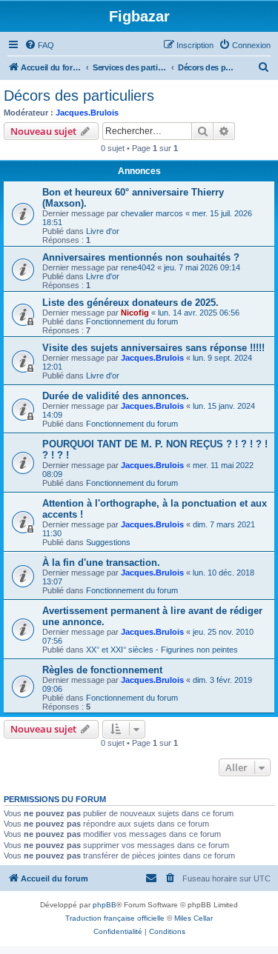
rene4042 (138, 267)
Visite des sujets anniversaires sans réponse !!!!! (153, 347)
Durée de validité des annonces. (115, 395)
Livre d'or (102, 231)
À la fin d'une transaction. (101, 562)
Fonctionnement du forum (132, 321)
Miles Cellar (193, 918)
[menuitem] (39, 45)
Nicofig (135, 312)
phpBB (104, 905)
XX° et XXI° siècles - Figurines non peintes (162, 649)
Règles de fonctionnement (102, 670)
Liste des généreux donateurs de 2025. (130, 302)
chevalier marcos (152, 213)
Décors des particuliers (79, 95)
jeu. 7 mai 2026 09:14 (202, 267)
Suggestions (108, 542)
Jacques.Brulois (87, 112)
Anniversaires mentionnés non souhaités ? (140, 257)
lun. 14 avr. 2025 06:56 (198, 312)
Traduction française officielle (115, 918)
